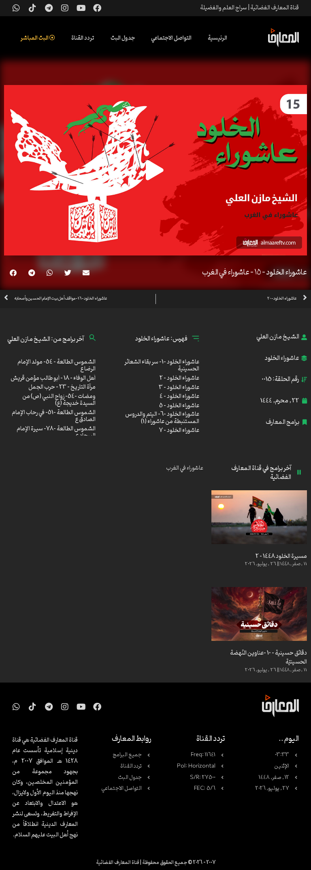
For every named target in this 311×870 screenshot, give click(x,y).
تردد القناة (82, 38)
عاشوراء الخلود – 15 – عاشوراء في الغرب (254, 272)
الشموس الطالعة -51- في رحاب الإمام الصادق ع (54, 416)
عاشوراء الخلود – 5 (179, 406)
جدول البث (123, 38)
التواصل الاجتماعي (171, 38)
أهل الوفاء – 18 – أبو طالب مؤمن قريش (53, 378)
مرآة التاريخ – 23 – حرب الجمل (62, 387)
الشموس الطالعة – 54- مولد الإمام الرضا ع (56, 366)
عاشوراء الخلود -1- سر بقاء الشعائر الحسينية (161, 366)
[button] (86, 273)
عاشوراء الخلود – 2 (179, 378)
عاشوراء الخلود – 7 (179, 430)
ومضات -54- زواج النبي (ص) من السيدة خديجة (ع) (59, 400)
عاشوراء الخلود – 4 (179, 396)
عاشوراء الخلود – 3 (179, 387)
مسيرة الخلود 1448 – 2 (281, 556)
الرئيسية (217, 38)
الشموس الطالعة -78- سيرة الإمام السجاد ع (56, 432)
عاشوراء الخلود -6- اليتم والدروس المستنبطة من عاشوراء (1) (162, 418)
